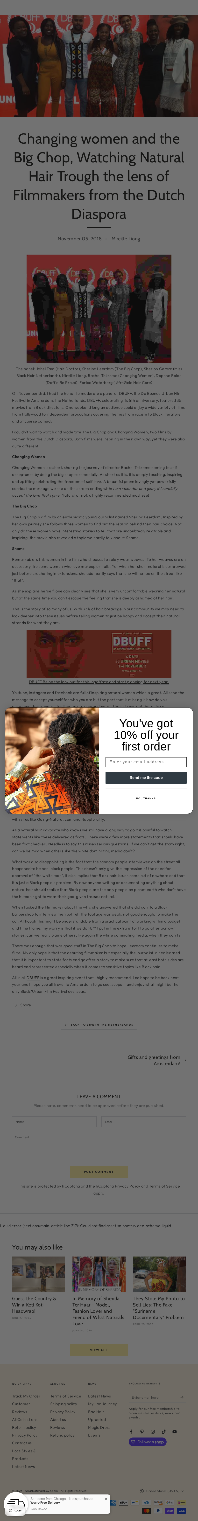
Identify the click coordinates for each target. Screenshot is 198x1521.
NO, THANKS (146, 798)
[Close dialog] (188, 712)
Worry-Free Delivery (45, 1502)
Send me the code (146, 778)
